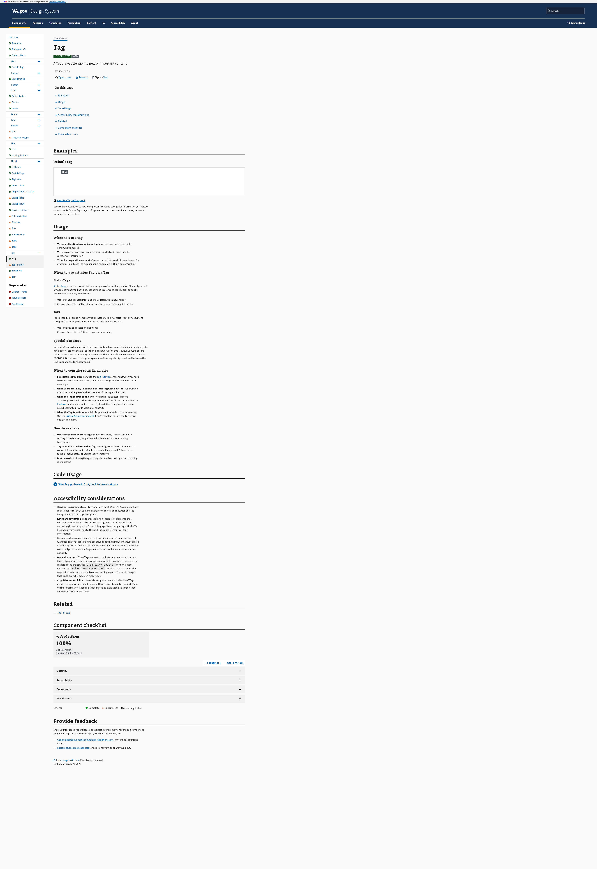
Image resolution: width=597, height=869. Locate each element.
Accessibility (118, 22)
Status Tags (59, 286)
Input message (19, 297)
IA (103, 22)
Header (14, 125)
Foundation (74, 22)
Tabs (14, 246)
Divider (15, 108)
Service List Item (20, 210)
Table (14, 240)
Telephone (17, 270)
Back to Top (17, 67)
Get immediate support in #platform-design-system (85, 739)
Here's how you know (57, 2)
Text (14, 276)
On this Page (18, 173)
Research (83, 77)
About (134, 22)
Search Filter (18, 197)
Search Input (18, 203)
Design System (35, 11)
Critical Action (18, 96)
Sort (14, 228)
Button (14, 84)
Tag (13, 252)
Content (91, 22)
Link (13, 143)
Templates (55, 22)
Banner (14, 73)
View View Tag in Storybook (71, 200)
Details (15, 102)
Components (19, 22)
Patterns (38, 22)
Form (13, 120)
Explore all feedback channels (73, 747)
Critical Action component (80, 415)
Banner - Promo (19, 291)
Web (105, 77)
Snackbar (16, 222)
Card (13, 90)
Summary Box (18, 234)
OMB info (16, 167)
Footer (14, 114)
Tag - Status (18, 264)
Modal (14, 161)
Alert (13, 61)
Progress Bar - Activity (23, 191)
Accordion (16, 43)
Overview (13, 37)
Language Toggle (20, 137)
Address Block (19, 55)
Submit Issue (578, 22)
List (14, 149)
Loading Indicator (20, 155)
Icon (14, 131)
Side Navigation (19, 216)
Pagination (17, 179)
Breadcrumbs (18, 78)
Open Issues (64, 77)
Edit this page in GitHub (66, 760)
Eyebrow (61, 404)
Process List (18, 185)
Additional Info (19, 49)
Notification (17, 304)
